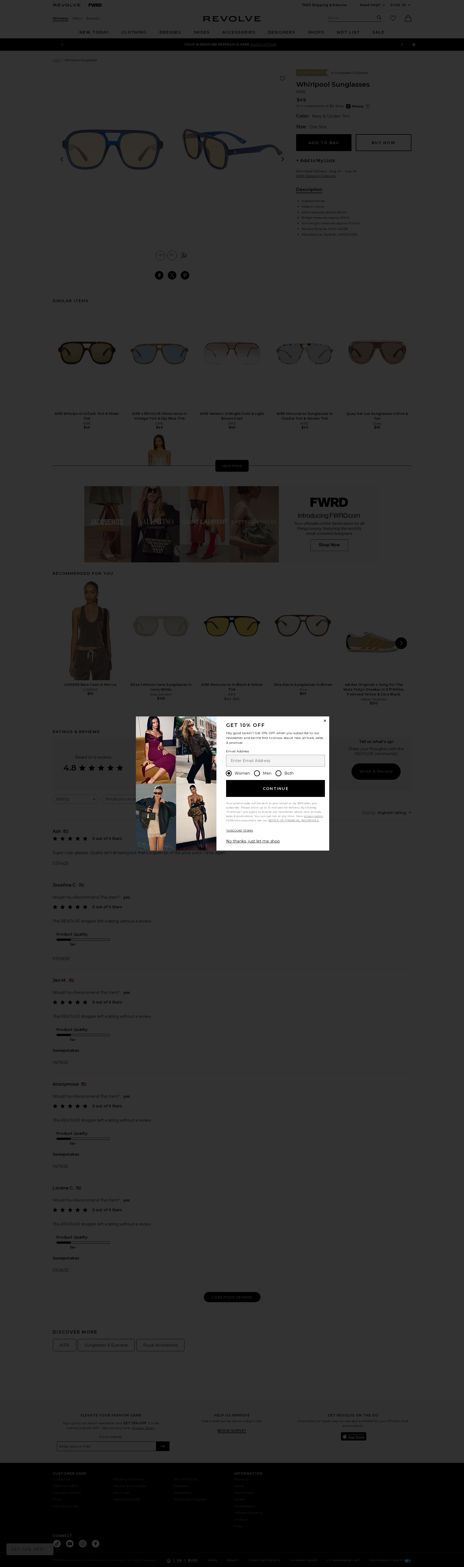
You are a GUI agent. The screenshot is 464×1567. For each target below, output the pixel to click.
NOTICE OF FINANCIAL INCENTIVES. (294, 820)
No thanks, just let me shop (253, 841)
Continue (276, 788)
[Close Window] (325, 720)
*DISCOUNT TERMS (239, 830)
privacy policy (313, 816)
